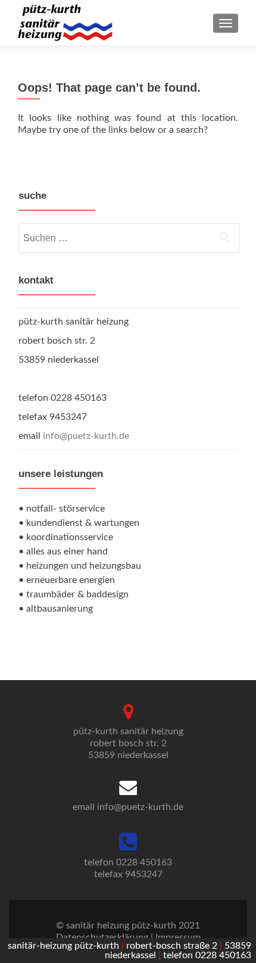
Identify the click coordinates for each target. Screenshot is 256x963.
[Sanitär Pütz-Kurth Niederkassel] (65, 22)
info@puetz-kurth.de (86, 436)
